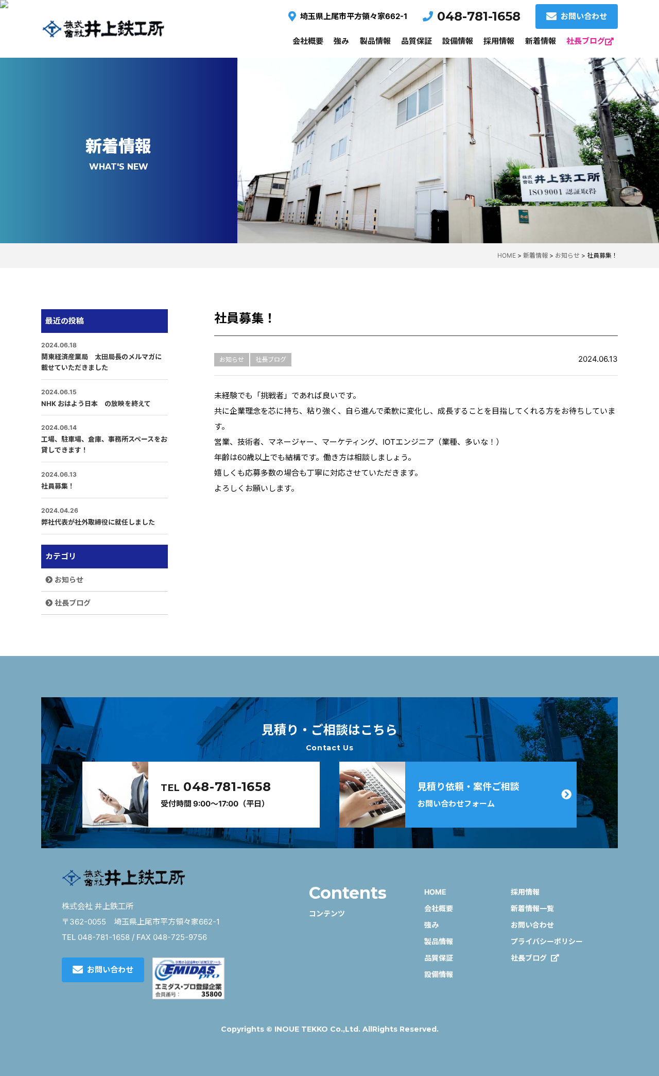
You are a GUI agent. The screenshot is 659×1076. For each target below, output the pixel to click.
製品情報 (375, 41)
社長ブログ (585, 41)
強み (341, 41)
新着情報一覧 (532, 908)
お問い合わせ (584, 16)
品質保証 (416, 41)
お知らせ (69, 579)
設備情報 (457, 41)
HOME (435, 891)
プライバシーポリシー (547, 941)
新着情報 (540, 41)
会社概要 (307, 41)
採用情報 (498, 41)
